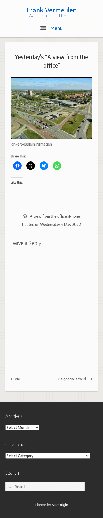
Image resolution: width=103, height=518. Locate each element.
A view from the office (48, 216)
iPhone (74, 216)
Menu (56, 28)
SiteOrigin (60, 504)
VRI (17, 379)
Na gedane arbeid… (73, 379)
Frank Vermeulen (52, 10)
